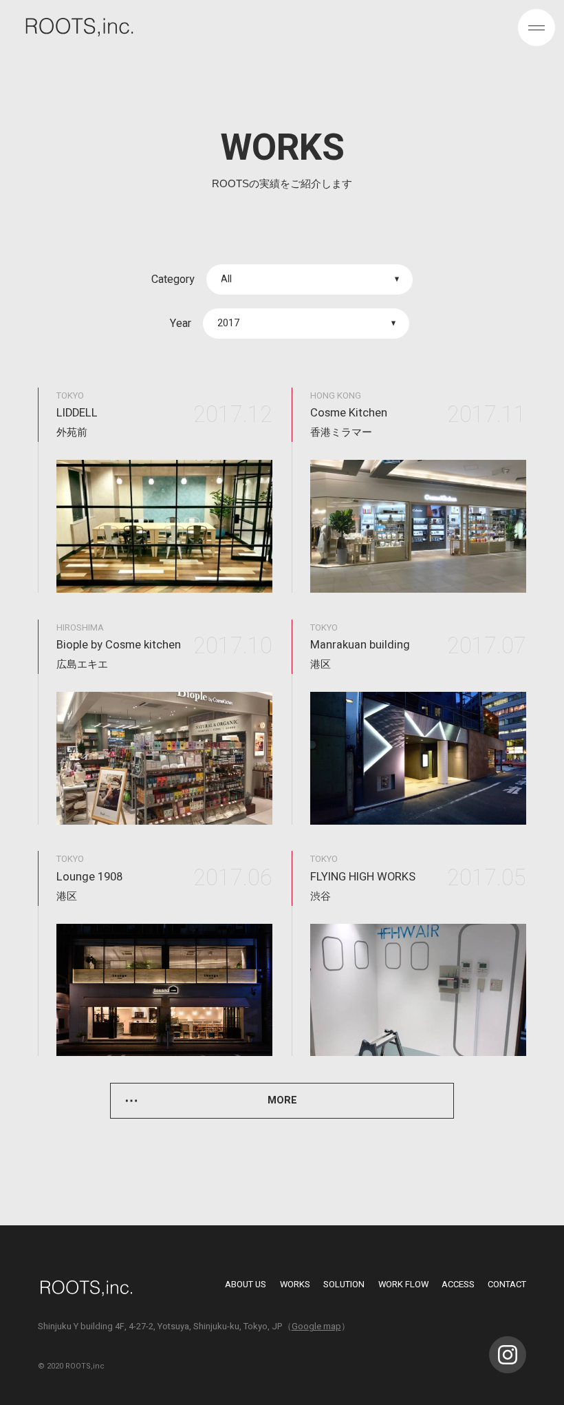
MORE (282, 1100)
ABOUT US (245, 1284)
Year (180, 323)
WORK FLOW (403, 1284)
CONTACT (507, 1284)
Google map (316, 1326)
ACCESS (458, 1284)
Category (173, 279)
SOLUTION (344, 1284)
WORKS (295, 1284)
